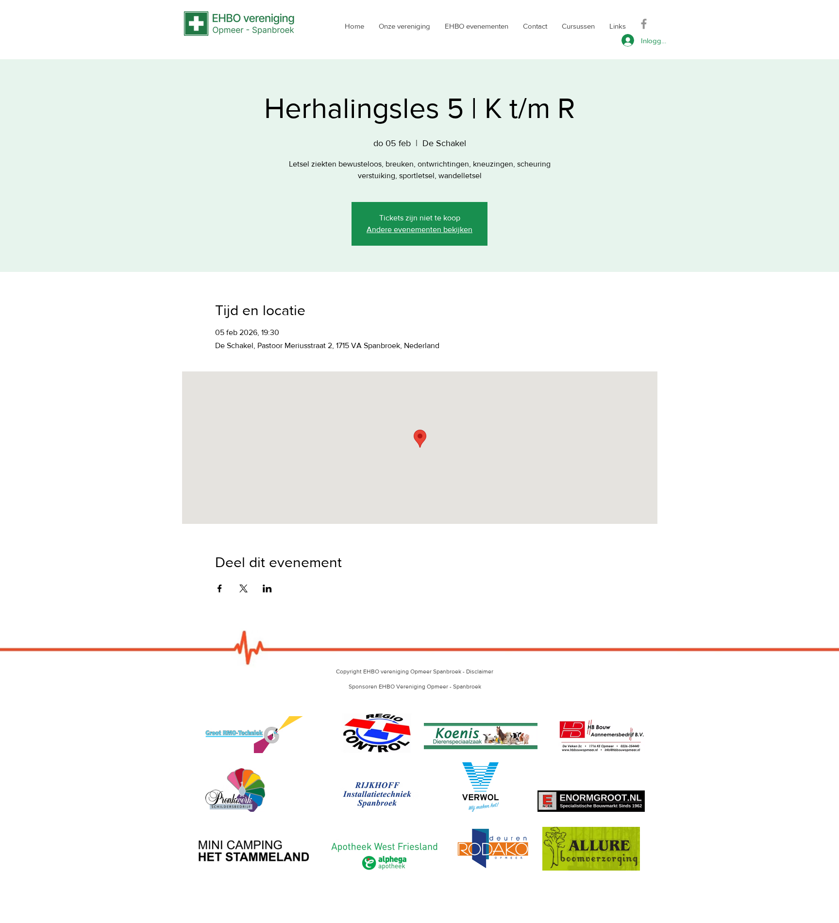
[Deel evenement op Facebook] (219, 588)
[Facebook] (644, 24)
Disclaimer (479, 671)
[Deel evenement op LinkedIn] (267, 588)
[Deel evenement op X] (243, 588)
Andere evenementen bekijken (419, 229)
